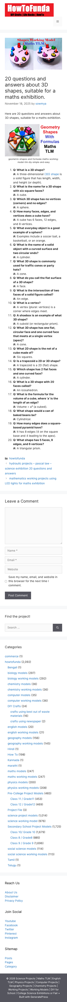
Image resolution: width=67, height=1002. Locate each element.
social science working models (27, 854)
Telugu (12, 865)
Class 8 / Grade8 (21, 837)
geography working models (25, 743)
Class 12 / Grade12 (22, 804)
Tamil (11, 859)
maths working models (22, 776)
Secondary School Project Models (30, 826)
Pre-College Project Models (25, 793)
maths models (17, 771)
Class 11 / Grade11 (22, 798)
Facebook (11, 925)
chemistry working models (25, 689)
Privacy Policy (14, 900)
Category (11, 966)
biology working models (23, 678)
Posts (8, 958)
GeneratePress (39, 996)
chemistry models (19, 684)
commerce (12, 656)
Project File (15, 810)
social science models (22, 848)
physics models (18, 782)
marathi (13, 765)
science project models (23, 815)
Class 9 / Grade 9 (22, 843)
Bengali (12, 667)
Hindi (11, 749)
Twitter (9, 929)
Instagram (11, 937)
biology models (17, 673)
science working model (23, 821)
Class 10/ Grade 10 (22, 832)
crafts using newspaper (25, 721)
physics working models (23, 787)
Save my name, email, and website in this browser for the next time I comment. (32, 581)
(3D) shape (52, 174)
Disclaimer (11, 896)
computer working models (24, 700)
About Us (11, 892)
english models (17, 726)
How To (13, 754)
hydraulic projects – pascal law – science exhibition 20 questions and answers (28, 468)
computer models (19, 695)
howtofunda (17, 458)
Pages (9, 962)
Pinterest (11, 933)
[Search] (57, 628)
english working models (23, 732)
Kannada (13, 760)
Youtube (10, 921)
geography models (20, 738)
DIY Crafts (14, 706)
